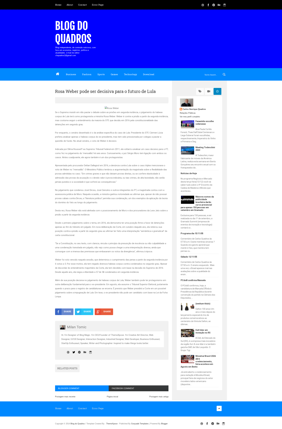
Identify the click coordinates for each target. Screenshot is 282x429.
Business (71, 74)
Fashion (87, 74)
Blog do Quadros (73, 32)
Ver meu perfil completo (190, 117)
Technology (130, 74)
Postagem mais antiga (158, 397)
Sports (101, 74)
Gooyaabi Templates (140, 424)
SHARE (67, 311)
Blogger (164, 424)
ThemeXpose (112, 424)
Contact (82, 4)
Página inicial (112, 397)
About (70, 4)
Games (114, 74)
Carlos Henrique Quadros (194, 109)
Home (58, 4)
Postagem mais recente (65, 397)
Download (148, 74)
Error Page (98, 4)
